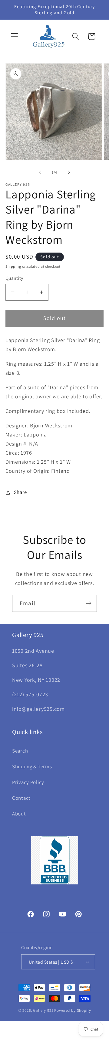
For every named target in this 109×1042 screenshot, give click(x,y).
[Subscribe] (89, 603)
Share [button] (20, 492)
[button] (15, 36)
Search (20, 750)
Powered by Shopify (72, 1010)
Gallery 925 (43, 1010)
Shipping (13, 266)
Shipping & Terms (32, 766)
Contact (21, 798)
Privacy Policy (28, 782)
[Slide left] (40, 172)
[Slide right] (69, 172)
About (19, 813)
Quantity (14, 278)
